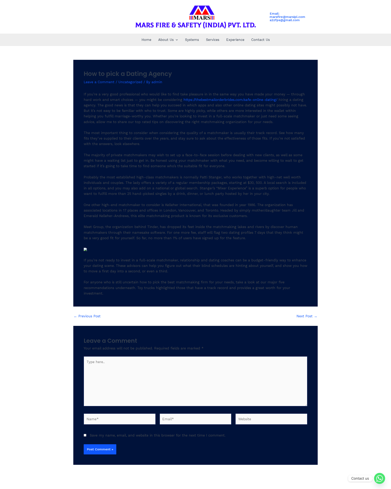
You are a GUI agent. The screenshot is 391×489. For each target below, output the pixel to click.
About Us (166, 40)
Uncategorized (130, 82)
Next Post (307, 316)
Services (212, 40)
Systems (192, 40)
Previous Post (87, 316)
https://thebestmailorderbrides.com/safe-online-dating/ (230, 100)
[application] (176, 40)
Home (146, 40)
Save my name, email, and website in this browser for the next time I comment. (157, 435)
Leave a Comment (99, 82)
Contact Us (260, 40)
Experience (235, 40)
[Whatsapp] (379, 478)
